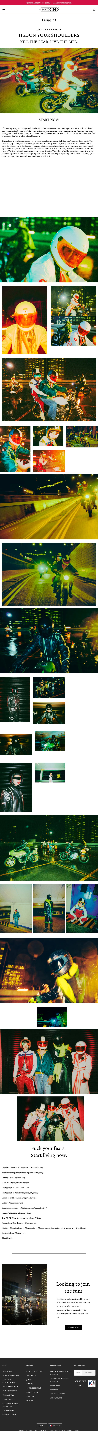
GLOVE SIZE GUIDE (10, 1391)
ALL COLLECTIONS (57, 1394)
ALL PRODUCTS (56, 1398)
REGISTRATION (8, 1410)
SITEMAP (29, 1400)
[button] (55, 1426)
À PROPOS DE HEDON (34, 1371)
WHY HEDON (31, 1375)
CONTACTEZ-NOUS (33, 1388)
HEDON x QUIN (32, 1392)
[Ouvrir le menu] (6, 9)
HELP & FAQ (7, 1371)
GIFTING (29, 1384)
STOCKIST (30, 1396)
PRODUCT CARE (8, 1399)
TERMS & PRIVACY (9, 1415)
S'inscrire (88, 1373)
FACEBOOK (54, 1389)
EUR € (41, 1426)
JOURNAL (30, 1380)
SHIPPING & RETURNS (11, 1375)
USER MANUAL (8, 1395)
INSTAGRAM (55, 1385)
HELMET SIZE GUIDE (10, 1387)
